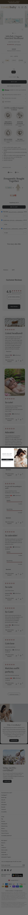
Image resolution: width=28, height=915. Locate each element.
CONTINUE (7, 459)
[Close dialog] (26, 448)
